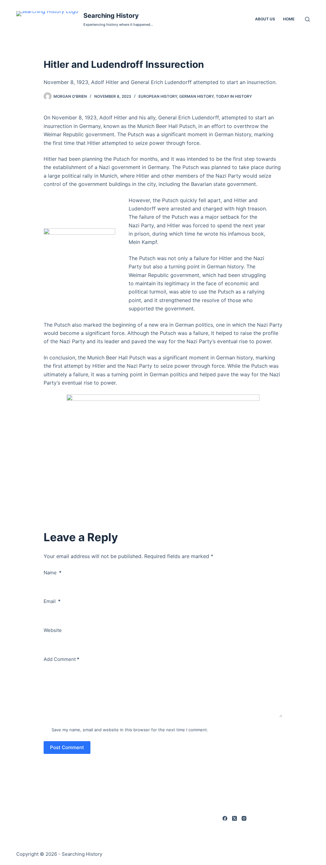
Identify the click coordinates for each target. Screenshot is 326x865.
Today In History (234, 96)
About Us (265, 19)
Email (52, 601)
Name (52, 573)
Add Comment (61, 659)
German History (196, 96)
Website (53, 630)
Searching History (111, 15)
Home (288, 19)
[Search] (307, 19)
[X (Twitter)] (234, 818)
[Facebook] (225, 818)
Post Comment (67, 747)
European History (157, 96)
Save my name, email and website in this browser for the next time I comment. (130, 729)
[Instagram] (244, 818)
